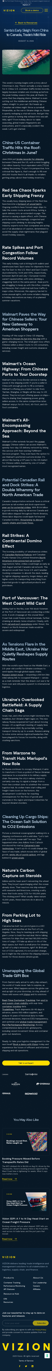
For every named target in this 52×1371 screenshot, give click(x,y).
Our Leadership (40, 1283)
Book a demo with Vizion (25, 1044)
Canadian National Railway (18, 554)
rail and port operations (19, 624)
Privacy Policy (40, 1330)
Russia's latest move (12, 674)
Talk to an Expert (26, 1063)
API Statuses (9, 1289)
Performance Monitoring (14, 1286)
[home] (9, 10)
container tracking (11, 1006)
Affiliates (36, 1289)
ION (5, 1299)
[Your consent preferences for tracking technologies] (47, 1355)
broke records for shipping (30, 159)
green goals (18, 857)
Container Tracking (12, 1283)
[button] (46, 10)
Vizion (26, 994)
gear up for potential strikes (16, 507)
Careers (36, 1286)
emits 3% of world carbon (22, 854)
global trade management (33, 1021)
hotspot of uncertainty (30, 204)
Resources (8, 1302)
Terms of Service (26, 1361)
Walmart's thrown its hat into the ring (21, 338)
